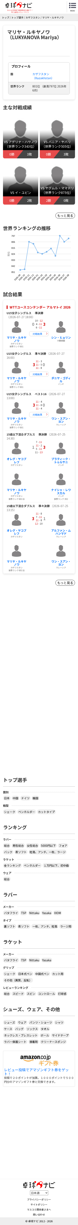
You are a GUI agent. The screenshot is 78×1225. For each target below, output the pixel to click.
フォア (63, 846)
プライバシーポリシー (39, 1199)
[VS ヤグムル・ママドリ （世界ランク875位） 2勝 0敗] (57, 182)
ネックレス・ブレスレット (21, 1035)
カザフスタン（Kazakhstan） (43, 76)
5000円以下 (48, 846)
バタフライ (11, 913)
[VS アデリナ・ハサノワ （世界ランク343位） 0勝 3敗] (20, 136)
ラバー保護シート (15, 1042)
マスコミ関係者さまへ (39, 1209)
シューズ (9, 1022)
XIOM (57, 913)
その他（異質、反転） (18, 980)
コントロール (46, 994)
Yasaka (46, 913)
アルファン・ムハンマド (61, 531)
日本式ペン (25, 974)
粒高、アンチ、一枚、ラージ (48, 852)
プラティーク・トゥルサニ (61, 460)
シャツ (59, 1022)
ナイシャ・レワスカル (61, 491)
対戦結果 (37, 333)
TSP (23, 913)
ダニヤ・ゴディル (61, 379)
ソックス (32, 1029)
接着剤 (33, 1042)
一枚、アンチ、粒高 (44, 926)
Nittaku (34, 913)
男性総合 (18, 846)
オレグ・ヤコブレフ (16, 460)
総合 (7, 846)
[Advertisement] (39, 644)
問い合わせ (39, 1214)
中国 (15, 798)
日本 (7, 798)
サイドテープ (60, 1035)
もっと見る (65, 215)
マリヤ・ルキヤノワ (16, 338)
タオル (45, 1029)
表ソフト (21, 852)
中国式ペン (42, 974)
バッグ (19, 1029)
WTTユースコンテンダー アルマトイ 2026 (40, 307)
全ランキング (12, 865)
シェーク (9, 812)
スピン (31, 994)
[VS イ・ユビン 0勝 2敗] (20, 182)
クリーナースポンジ (53, 1042)
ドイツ (25, 798)
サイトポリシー (39, 1204)
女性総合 (32, 846)
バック (8, 852)
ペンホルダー (26, 812)
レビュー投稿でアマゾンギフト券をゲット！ (36, 1072)
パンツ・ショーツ (40, 1022)
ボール (45, 1035)
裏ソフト (9, 926)
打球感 (62, 994)
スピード (18, 994)
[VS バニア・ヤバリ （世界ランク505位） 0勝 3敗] (57, 136)
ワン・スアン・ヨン (61, 419)
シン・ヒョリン (61, 337)
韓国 (35, 798)
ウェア (22, 1022)
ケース (8, 1029)
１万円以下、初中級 (56, 865)
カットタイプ (46, 812)
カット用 (57, 974)
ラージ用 (65, 926)
